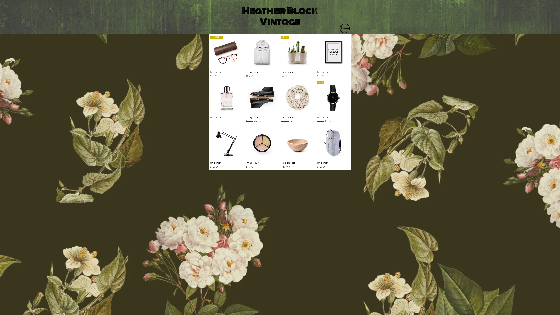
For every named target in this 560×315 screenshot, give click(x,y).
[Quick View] (262, 52)
